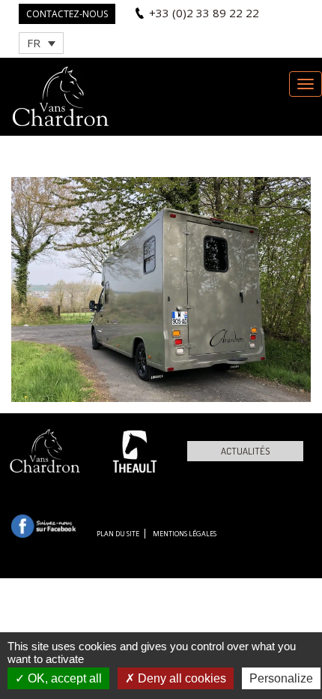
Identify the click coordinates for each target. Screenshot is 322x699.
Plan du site (118, 533)
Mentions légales (184, 533)
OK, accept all (63, 678)
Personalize (281, 678)
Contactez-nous (67, 14)
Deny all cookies (180, 678)
